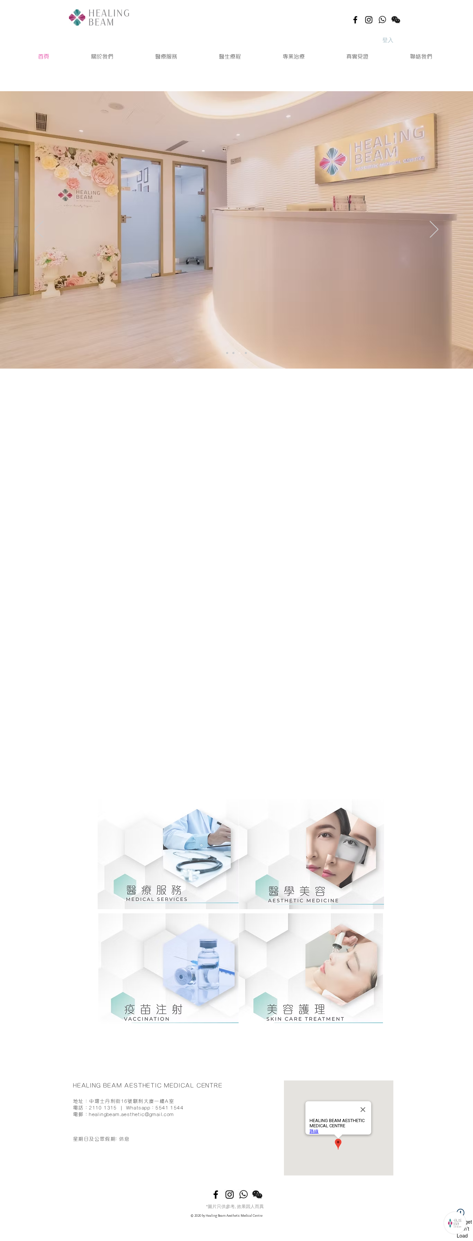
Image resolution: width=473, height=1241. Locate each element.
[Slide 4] (227, 353)
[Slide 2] (246, 353)
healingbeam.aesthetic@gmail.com (131, 867)
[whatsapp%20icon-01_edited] (382, 20)
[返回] (39, 230)
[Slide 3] (233, 353)
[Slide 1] (240, 353)
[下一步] (434, 230)
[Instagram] (369, 20)
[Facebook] (355, 20)
